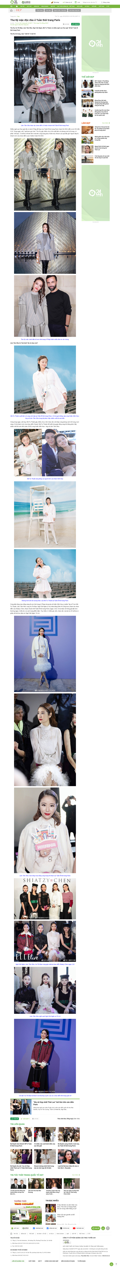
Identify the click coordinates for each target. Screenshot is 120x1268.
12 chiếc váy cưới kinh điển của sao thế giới (44, 1145)
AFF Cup (29, 6)
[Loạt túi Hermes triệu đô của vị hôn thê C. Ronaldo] (69, 1156)
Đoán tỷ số (69, 2)
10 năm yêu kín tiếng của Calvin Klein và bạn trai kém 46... (17, 1192)
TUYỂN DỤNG (82, 1261)
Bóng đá (36, 6)
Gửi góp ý (26, 1119)
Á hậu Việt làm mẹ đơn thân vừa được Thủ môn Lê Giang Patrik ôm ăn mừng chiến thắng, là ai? (67, 1206)
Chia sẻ (77, 24)
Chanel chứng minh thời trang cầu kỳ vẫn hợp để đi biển (44, 1167)
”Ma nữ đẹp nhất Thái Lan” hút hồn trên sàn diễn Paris (53, 1103)
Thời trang (39, 10)
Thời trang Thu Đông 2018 (40, 23)
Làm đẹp (48, 10)
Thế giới (31, 1233)
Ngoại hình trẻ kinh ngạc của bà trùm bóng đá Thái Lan (102, 148)
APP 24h (16, 1228)
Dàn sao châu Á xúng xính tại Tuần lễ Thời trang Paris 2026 (71, 1192)
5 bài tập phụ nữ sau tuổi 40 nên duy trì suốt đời (102, 156)
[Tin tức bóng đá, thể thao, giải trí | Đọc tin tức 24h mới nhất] (14, 2)
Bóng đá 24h (53, 1228)
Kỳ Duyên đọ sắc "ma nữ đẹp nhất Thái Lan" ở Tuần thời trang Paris (21, 1168)
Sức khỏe (79, 6)
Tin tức (22, 6)
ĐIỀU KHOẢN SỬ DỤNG (68, 1261)
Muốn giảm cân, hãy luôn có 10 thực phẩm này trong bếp (102, 138)
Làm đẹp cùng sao (74, 10)
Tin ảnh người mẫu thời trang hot (19, 24)
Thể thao (101, 6)
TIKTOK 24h (66, 1228)
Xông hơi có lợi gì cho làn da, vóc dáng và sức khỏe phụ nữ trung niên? (102, 128)
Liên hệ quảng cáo (18, 1261)
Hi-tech (87, 6)
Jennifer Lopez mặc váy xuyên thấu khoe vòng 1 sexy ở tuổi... (53, 1192)
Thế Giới (94, 6)
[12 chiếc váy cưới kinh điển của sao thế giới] (45, 1134)
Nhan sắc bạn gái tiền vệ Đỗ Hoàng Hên (66, 1215)
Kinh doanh (44, 6)
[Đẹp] (19, 10)
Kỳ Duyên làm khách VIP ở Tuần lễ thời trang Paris (21, 1145)
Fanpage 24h (39, 1228)
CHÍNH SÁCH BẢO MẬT (51, 1261)
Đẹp (18, 16)
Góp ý (40, 1261)
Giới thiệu (32, 1261)
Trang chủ (13, 16)
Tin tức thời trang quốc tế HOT (23, 23)
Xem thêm (75, 1175)
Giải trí (53, 6)
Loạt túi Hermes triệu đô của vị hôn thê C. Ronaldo (68, 1167)
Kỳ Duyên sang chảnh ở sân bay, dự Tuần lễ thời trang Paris (68, 1145)
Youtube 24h (80, 1228)
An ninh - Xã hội (41, 1233)
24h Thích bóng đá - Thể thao (66, 6)
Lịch (79, 2)
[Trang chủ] (13, 10)
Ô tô (108, 6)
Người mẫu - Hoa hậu (60, 10)
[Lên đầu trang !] (116, 1264)
